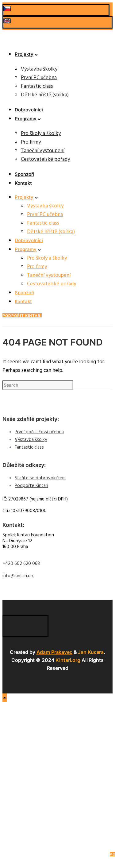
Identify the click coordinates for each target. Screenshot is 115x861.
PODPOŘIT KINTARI (22, 315)
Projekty (24, 54)
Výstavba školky (39, 69)
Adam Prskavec (54, 652)
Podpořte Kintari (31, 485)
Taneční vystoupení (42, 151)
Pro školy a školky (41, 133)
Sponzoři (24, 174)
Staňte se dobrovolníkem (40, 478)
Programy (25, 119)
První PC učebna (39, 78)
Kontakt (23, 183)
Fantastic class (37, 86)
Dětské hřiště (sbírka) (45, 95)
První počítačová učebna (39, 432)
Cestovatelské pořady (45, 159)
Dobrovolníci (29, 110)
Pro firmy (31, 142)
